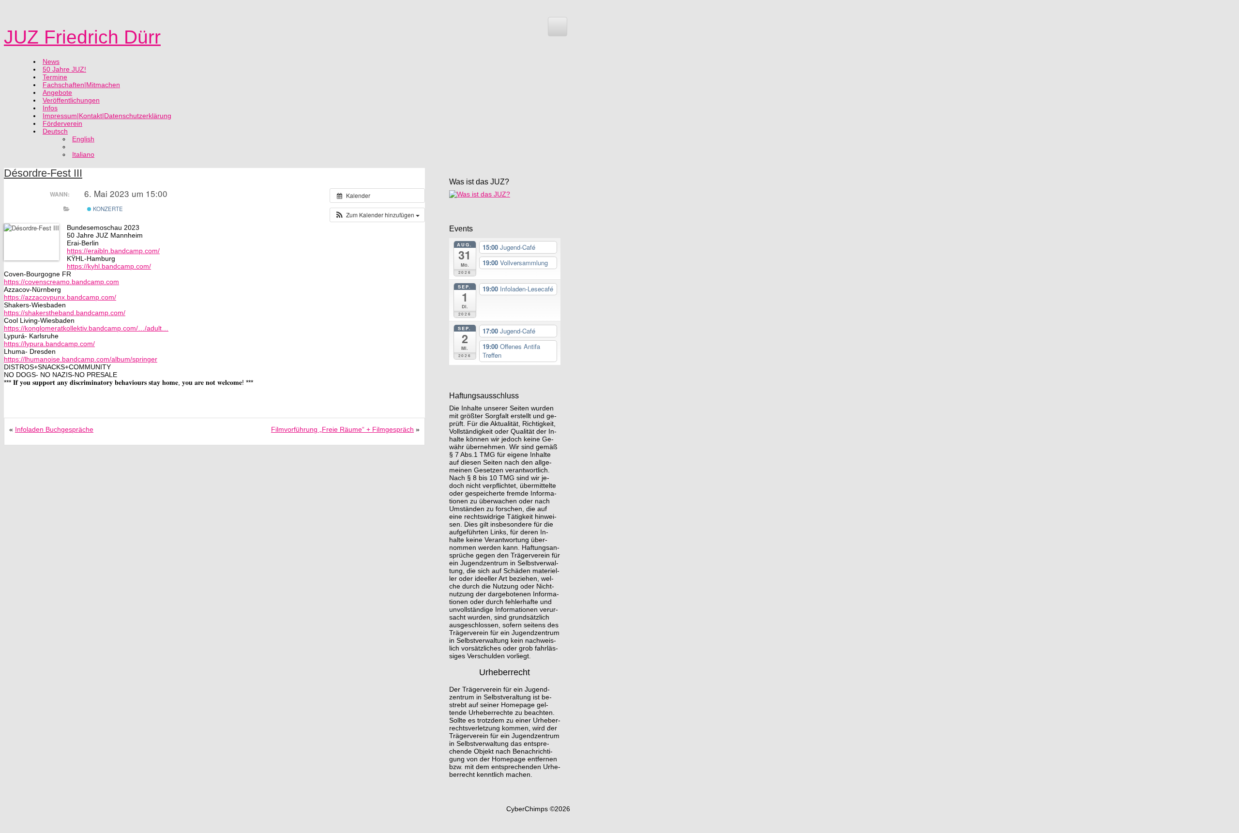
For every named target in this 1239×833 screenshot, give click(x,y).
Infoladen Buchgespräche (54, 429)
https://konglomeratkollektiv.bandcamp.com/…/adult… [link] (86, 328)
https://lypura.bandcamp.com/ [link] (49, 344)
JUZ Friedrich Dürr (82, 37)
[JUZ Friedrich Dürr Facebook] (557, 26)
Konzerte (107, 208)
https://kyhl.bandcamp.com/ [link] (109, 266)
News (51, 61)
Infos (50, 108)
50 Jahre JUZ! (64, 69)
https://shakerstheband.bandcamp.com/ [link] (64, 313)
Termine (55, 77)
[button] (377, 215)
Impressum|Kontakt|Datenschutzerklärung (107, 116)
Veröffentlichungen (71, 100)
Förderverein (62, 123)
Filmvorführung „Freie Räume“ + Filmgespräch (342, 429)
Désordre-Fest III (43, 173)
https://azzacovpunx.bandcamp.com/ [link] (60, 297)
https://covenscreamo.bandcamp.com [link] (61, 282)
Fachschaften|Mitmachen (81, 85)
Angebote (57, 92)
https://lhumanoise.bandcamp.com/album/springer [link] (80, 359)
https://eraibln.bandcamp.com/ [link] (113, 251)
